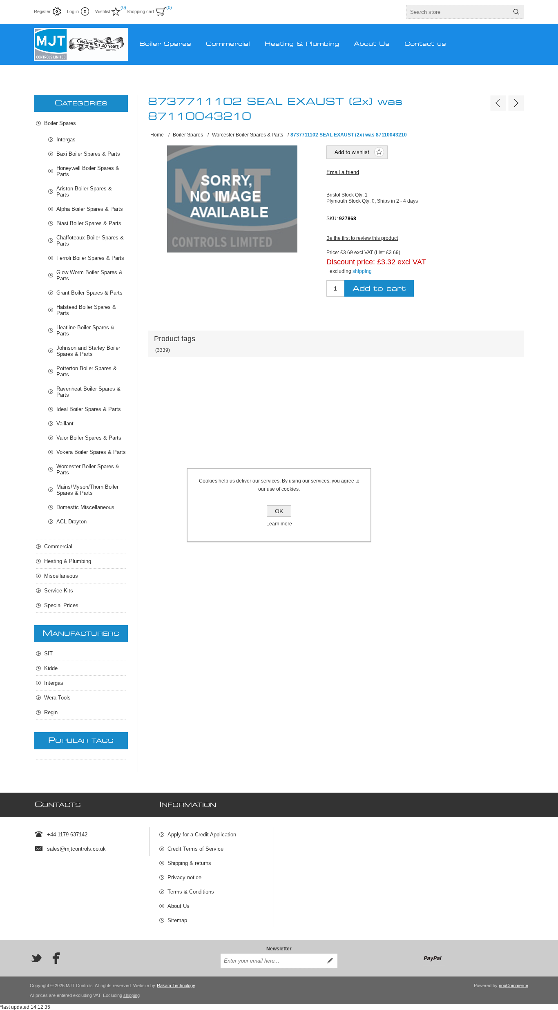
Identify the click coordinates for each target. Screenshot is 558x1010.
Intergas (66, 139)
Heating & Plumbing (67, 561)
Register (42, 11)
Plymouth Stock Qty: (349, 200)
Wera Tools (57, 698)
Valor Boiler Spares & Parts (88, 438)
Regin (51, 712)
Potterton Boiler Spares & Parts (86, 371)
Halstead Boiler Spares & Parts (86, 310)
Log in (73, 11)
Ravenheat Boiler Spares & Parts (88, 392)
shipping (362, 271)
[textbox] (458, 11)
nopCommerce (513, 985)
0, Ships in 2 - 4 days (395, 200)
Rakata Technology (176, 985)
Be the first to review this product (362, 238)
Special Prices (61, 605)
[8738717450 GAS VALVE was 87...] (516, 103)
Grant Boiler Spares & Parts (89, 293)
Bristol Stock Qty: (345, 195)
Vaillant (65, 423)
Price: (332, 252)
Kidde (51, 668)
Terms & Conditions (190, 892)
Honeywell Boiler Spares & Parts (87, 171)
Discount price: (350, 262)
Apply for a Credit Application (201, 834)
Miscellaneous (61, 576)
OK (279, 511)
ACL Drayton (71, 521)
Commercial (58, 546)
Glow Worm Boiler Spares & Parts (89, 275)
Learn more (279, 524)
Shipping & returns (189, 863)
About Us (178, 906)
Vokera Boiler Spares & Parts (91, 452)
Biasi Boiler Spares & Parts (88, 223)
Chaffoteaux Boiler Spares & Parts (90, 241)
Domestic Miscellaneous (85, 507)
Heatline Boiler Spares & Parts (85, 330)
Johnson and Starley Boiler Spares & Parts (88, 351)
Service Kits (58, 591)
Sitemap (177, 920)
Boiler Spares (60, 123)
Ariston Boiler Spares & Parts (84, 191)
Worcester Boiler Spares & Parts (87, 469)
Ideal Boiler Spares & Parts (88, 409)
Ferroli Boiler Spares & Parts (90, 258)
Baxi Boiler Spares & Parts (88, 154)
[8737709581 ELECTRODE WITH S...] (498, 103)
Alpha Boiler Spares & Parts (89, 209)
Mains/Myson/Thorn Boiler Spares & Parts (87, 490)
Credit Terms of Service (195, 849)
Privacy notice (184, 877)
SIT (48, 653)
